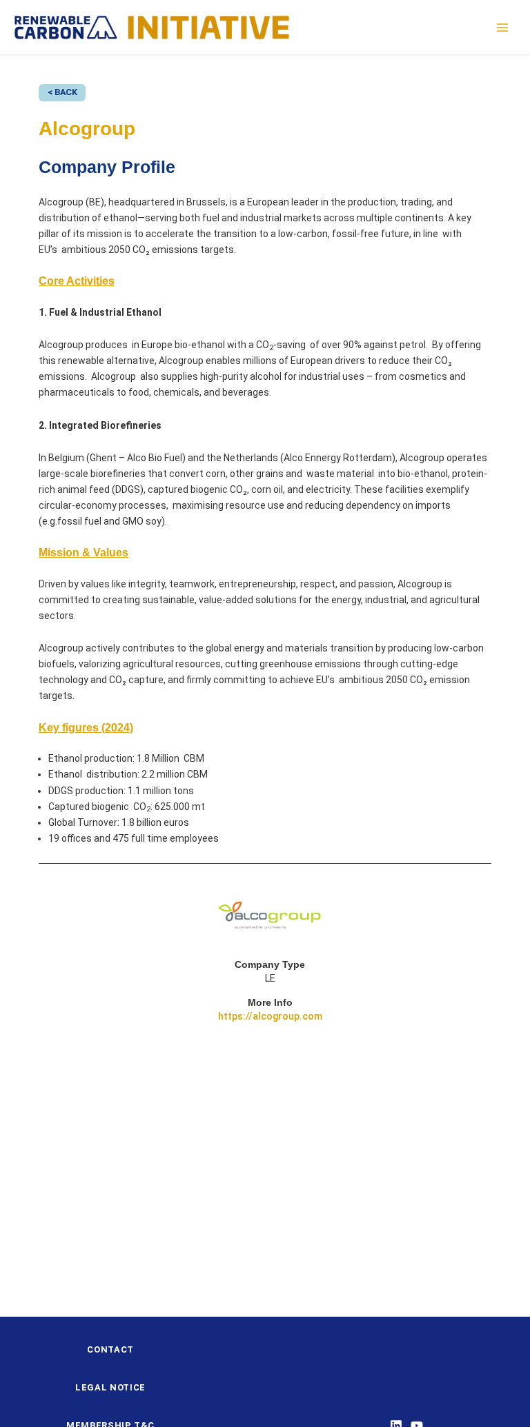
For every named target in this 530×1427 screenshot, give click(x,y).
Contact (110, 1349)
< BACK (62, 92)
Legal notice (110, 1387)
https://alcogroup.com (270, 1016)
